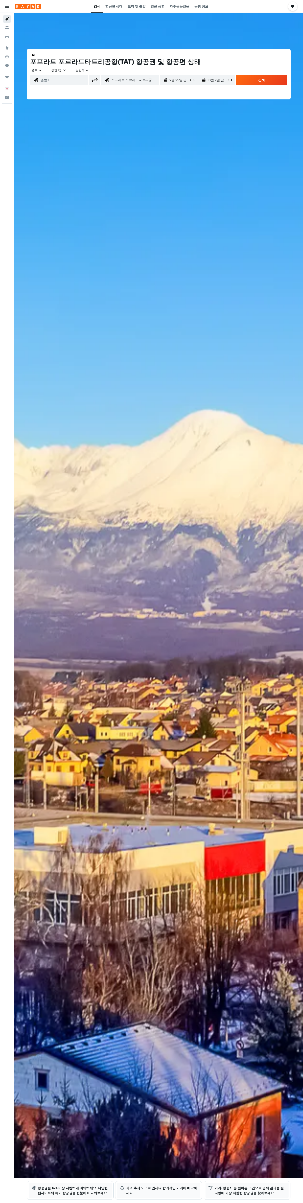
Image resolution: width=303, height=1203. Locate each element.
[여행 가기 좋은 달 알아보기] (7, 65)
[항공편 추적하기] (7, 57)
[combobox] (37, 70)
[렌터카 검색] (7, 36)
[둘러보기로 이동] (7, 48)
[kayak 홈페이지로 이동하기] (28, 6)
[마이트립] (7, 77)
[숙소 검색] (7, 28)
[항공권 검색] (7, 19)
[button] (7, 6)
